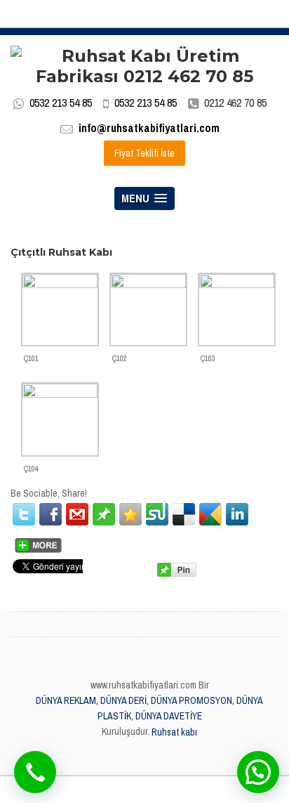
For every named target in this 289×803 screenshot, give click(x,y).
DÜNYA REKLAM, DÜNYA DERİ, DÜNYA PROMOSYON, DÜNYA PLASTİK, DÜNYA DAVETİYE (149, 708)
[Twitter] (24, 514)
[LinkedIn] (237, 514)
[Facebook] (50, 514)
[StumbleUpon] (157, 514)
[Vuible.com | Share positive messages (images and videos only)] (104, 513)
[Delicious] (184, 514)
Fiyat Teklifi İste (144, 153)
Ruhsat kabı (174, 732)
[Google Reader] (210, 514)
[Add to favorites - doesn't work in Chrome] (130, 514)
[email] (77, 514)
